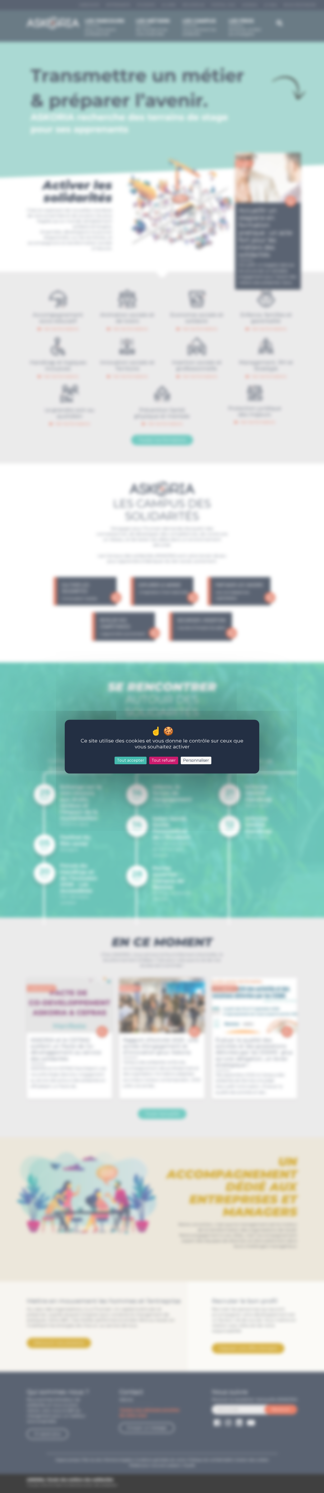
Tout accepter (130, 760)
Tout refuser (164, 760)
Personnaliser (196, 760)
